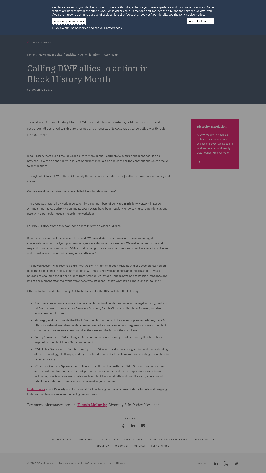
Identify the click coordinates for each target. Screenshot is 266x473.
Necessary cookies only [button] (68, 21)
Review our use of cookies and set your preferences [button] (88, 28)
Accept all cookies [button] (201, 21)
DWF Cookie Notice (191, 14)
